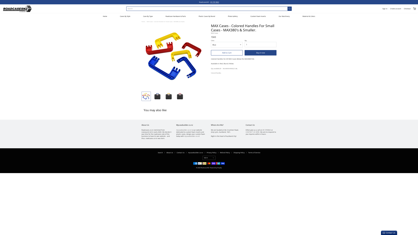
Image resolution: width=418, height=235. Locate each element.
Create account (395, 9)
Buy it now (260, 53)
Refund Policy (225, 153)
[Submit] (289, 9)
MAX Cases (214, 33)
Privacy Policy (211, 153)
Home (105, 16)
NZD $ (206, 158)
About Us (169, 153)
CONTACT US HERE (252, 132)
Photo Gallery (233, 16)
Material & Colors (309, 16)
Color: (213, 40)
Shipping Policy (239, 153)
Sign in (384, 9)
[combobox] (206, 9)
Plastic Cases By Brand (207, 16)
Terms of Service (254, 153)
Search (160, 153)
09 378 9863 (214, 2)
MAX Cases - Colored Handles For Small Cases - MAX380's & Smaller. (166, 21)
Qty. (246, 40)
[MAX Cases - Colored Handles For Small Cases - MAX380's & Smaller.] (146, 96)
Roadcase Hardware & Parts (176, 16)
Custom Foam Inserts (258, 16)
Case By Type (148, 16)
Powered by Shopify (216, 168)
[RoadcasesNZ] (17, 8)
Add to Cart (227, 53)
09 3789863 (267, 130)
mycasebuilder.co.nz (183, 130)
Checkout (407, 9)
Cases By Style (125, 16)
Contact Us (181, 153)
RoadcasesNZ (205, 168)
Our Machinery (284, 16)
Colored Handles (216, 73)
